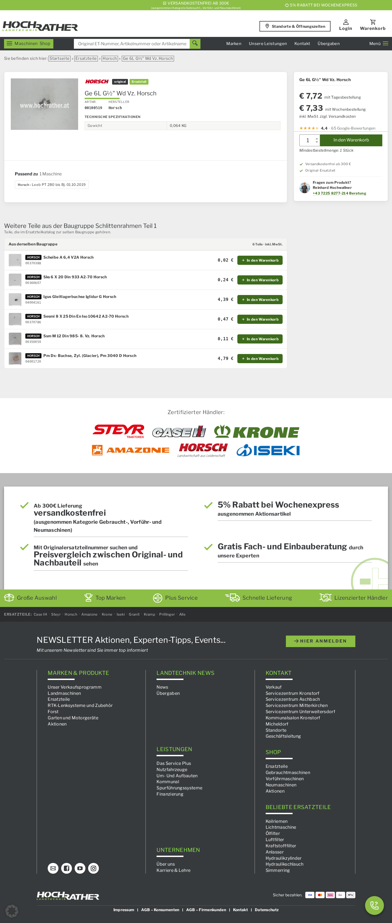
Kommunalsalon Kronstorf (293, 717)
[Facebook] (66, 868)
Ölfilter (273, 833)
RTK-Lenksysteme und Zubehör (80, 705)
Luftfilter (275, 839)
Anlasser (275, 852)
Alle (182, 614)
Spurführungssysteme (179, 787)
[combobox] (137, 44)
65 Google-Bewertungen (353, 128)
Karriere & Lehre (173, 870)
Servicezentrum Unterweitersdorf (300, 711)
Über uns (166, 864)
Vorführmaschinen (285, 778)
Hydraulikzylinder (284, 858)
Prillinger (167, 614)
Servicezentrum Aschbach (293, 699)
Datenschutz (267, 909)
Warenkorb (373, 28)
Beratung (357, 193)
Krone (107, 614)
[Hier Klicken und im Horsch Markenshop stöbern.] (203, 450)
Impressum (123, 909)
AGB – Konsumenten (160, 909)
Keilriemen (277, 821)
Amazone (89, 614)
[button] (12, 911)
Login (345, 28)
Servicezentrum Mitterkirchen (297, 705)
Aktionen (57, 724)
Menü (375, 43)
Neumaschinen (281, 784)
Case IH (40, 614)
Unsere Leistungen (268, 43)
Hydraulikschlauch (285, 864)
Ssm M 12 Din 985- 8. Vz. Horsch (74, 336)
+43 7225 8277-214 (330, 193)
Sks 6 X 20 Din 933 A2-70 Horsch (75, 277)
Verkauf (274, 687)
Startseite (60, 58)
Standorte (276, 730)
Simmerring (278, 870)
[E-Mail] (53, 868)
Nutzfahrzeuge (172, 769)
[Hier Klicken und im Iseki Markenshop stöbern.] (268, 450)
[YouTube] (80, 868)
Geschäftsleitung (283, 736)
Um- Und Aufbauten (177, 775)
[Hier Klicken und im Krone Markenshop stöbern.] (257, 431)
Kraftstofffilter (281, 845)
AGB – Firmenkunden (206, 909)
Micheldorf (277, 724)
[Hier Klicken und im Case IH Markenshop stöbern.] (179, 431)
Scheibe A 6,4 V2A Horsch (68, 257)
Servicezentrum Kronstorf (293, 693)
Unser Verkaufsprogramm (75, 687)
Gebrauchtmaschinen (288, 772)
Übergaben (329, 43)
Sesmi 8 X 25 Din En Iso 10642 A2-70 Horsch (86, 316)
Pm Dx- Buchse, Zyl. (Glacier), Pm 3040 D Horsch (89, 355)
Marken (233, 43)
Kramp (149, 614)
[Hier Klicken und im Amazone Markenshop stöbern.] (130, 450)
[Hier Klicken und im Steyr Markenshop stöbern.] (118, 431)
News (162, 687)
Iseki (121, 614)
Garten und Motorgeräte (73, 717)
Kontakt (302, 43)
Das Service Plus (174, 763)
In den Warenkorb (351, 140)
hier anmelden (323, 641)
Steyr (56, 614)
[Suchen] (195, 44)
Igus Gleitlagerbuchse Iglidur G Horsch (79, 296)
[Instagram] (93, 868)
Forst (53, 711)
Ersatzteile (86, 58)
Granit (134, 614)
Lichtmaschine (281, 827)
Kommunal (168, 781)
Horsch (110, 58)
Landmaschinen (64, 693)
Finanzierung (170, 794)
